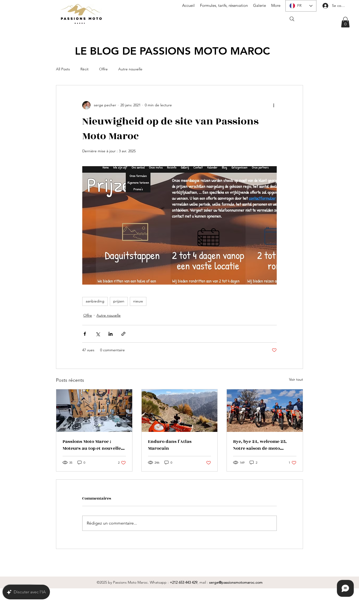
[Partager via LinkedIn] (110, 333)
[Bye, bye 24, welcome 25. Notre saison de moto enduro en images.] (265, 410)
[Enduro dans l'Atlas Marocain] (180, 410)
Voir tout (296, 379)
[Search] (292, 18)
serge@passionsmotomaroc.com (236, 582)
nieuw (138, 301)
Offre (103, 69)
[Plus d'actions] (273, 105)
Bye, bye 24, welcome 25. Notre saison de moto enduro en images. (260, 445)
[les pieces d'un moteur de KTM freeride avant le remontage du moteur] (94, 410)
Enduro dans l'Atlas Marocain (170, 445)
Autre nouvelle (130, 69)
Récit (84, 69)
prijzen (118, 301)
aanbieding (95, 301)
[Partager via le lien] (123, 333)
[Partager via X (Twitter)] (97, 333)
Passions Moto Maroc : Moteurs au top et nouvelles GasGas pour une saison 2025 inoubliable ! (93, 445)
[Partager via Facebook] (84, 333)
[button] (345, 22)
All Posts (63, 69)
